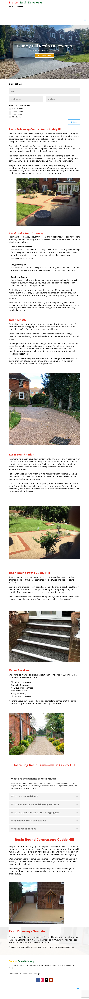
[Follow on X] (46, 980)
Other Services (17, 117)
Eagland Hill (23, 939)
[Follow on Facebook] (38, 980)
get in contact (21, 947)
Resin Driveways (17, 109)
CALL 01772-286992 (44, 55)
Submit (74, 122)
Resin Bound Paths (18, 114)
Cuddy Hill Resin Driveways (44, 46)
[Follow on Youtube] (51, 980)
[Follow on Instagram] (42, 980)
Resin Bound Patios (19, 111)
